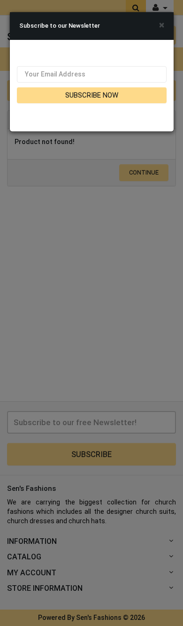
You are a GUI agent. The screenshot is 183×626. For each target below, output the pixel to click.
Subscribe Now (91, 95)
